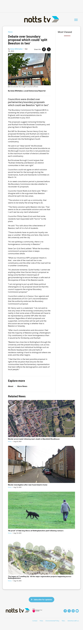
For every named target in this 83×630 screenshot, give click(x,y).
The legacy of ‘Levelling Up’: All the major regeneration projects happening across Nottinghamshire (39, 577)
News (10, 32)
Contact (34, 621)
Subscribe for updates (43, 599)
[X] (49, 49)
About (10, 386)
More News (22, 386)
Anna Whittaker (16, 49)
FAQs (41, 621)
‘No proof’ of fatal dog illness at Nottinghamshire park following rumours (35, 531)
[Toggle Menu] (76, 20)
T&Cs (63, 621)
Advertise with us (73, 621)
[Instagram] (73, 610)
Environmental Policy (52, 621)
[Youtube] (77, 610)
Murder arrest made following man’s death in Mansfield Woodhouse (34, 439)
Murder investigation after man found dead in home (27, 485)
